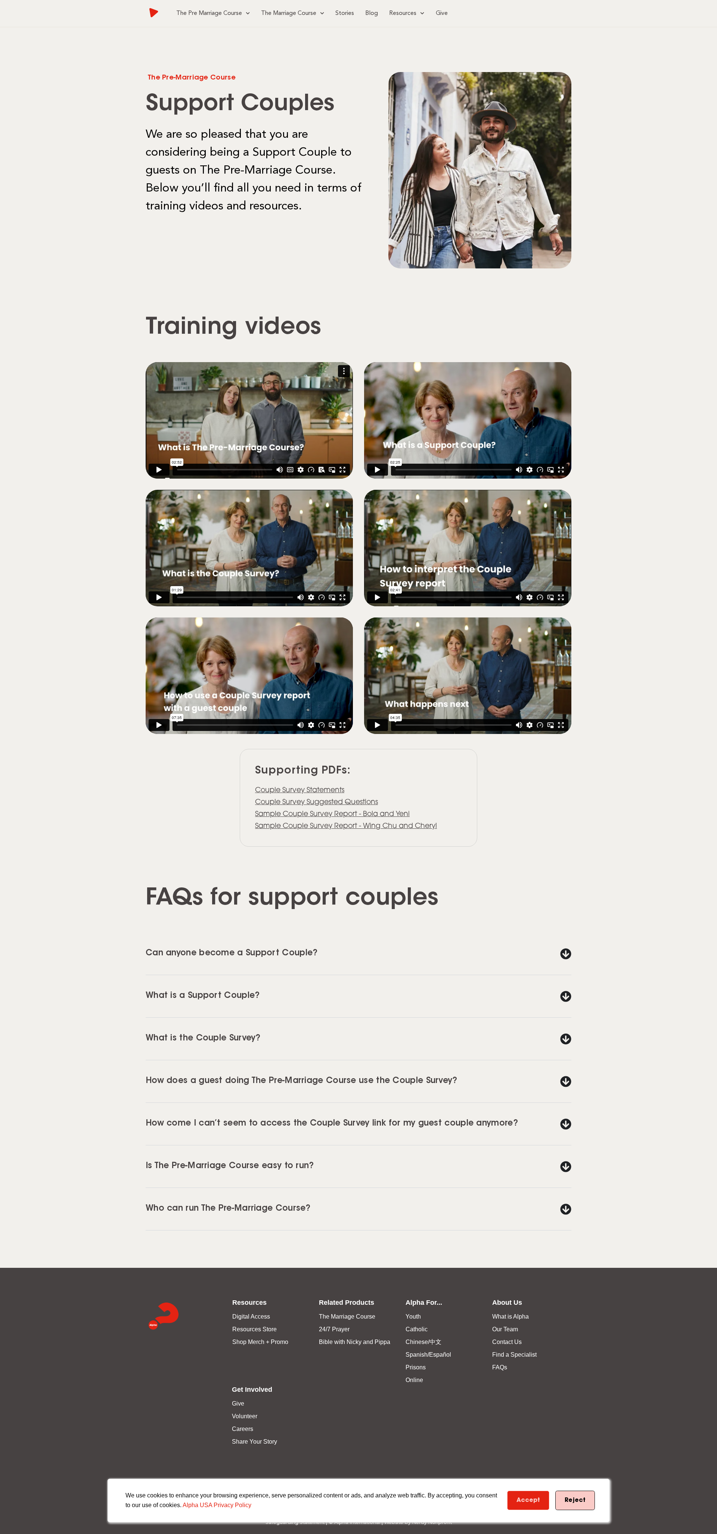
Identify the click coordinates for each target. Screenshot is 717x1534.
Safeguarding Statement (295, 1522)
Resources (402, 13)
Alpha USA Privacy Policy (217, 1505)
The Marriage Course (288, 13)
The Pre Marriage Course (209, 13)
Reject (575, 1500)
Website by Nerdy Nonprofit (418, 1522)
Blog (371, 13)
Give (442, 13)
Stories (344, 13)
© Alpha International (354, 1522)
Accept (528, 1500)
